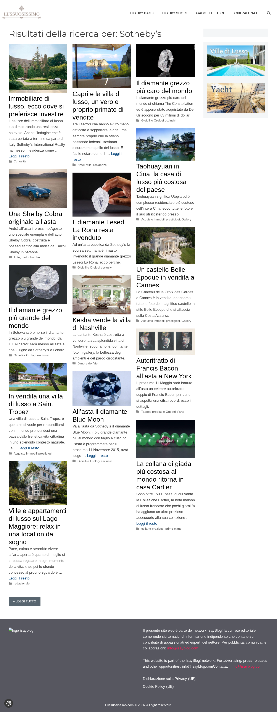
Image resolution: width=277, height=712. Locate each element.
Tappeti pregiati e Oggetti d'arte (162, 411)
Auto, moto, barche (27, 257)
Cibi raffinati (246, 13)
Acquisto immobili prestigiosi (160, 219)
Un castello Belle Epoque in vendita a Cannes (165, 277)
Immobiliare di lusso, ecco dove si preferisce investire (36, 106)
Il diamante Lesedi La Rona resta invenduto (99, 229)
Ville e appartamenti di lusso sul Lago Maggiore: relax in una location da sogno (37, 526)
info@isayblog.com (182, 648)
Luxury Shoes (174, 13)
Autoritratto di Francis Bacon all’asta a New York (164, 368)
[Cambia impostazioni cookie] (8, 703)
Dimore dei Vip (87, 363)
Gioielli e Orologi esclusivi (158, 120)
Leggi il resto (19, 156)
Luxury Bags (142, 13)
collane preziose (152, 528)
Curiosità (20, 161)
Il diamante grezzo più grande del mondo (35, 317)
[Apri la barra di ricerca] (269, 13)
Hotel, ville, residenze (92, 165)
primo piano (173, 528)
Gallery (186, 219)
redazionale (22, 583)
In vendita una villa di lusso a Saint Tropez (36, 404)
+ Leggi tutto (24, 601)
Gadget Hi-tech (210, 13)
